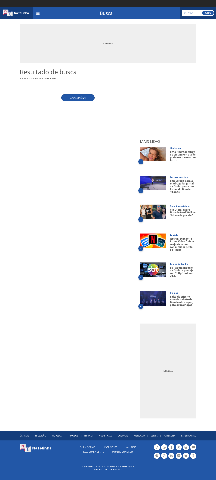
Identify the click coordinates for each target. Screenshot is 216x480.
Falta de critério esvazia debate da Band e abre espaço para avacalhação (182, 301)
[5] (153, 269)
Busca (106, 13)
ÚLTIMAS (24, 435)
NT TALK (88, 435)
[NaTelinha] (16, 13)
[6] (153, 298)
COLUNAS (123, 435)
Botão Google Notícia (164, 458)
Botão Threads (193, 458)
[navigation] (37, 13)
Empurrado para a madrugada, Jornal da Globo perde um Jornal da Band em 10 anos (182, 186)
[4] (153, 240)
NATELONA (169, 435)
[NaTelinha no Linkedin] (171, 456)
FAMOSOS (73, 435)
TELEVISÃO (40, 435)
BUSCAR (207, 13)
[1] (153, 153)
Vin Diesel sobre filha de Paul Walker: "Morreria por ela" (183, 212)
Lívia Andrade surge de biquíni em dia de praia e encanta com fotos (183, 156)
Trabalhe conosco (121, 451)
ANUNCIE (131, 447)
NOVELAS (57, 435)
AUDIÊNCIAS (105, 435)
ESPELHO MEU (188, 435)
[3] (153, 211)
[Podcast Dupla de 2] (179, 456)
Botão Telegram (157, 458)
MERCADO (139, 435)
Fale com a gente (93, 451)
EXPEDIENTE (110, 447)
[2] (153, 182)
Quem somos (87, 447)
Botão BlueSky (186, 458)
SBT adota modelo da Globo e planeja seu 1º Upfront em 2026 (181, 272)
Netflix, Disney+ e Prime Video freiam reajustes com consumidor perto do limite (182, 244)
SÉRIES (154, 435)
